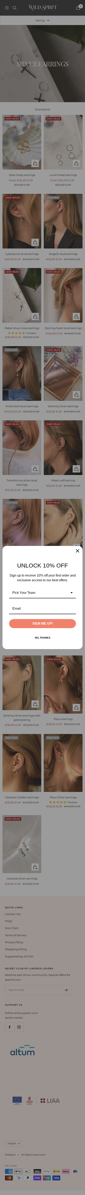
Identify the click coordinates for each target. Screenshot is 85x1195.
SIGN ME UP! (42, 623)
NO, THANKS (42, 637)
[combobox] (42, 592)
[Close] (78, 551)
